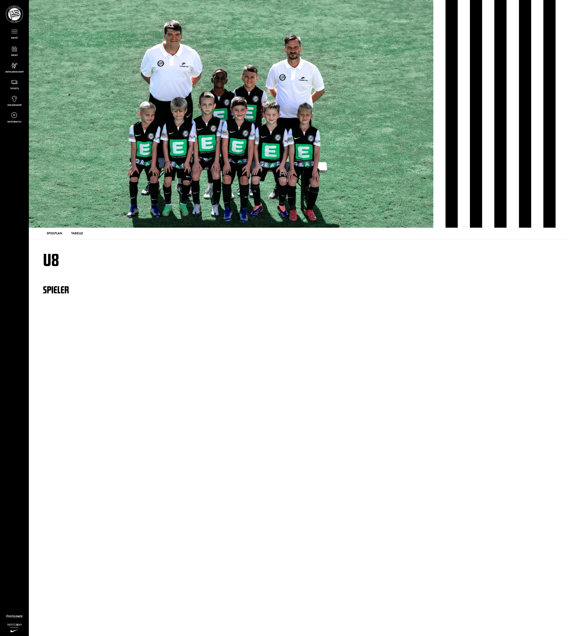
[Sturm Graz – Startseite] (14, 14)
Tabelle (77, 233)
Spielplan (54, 233)
